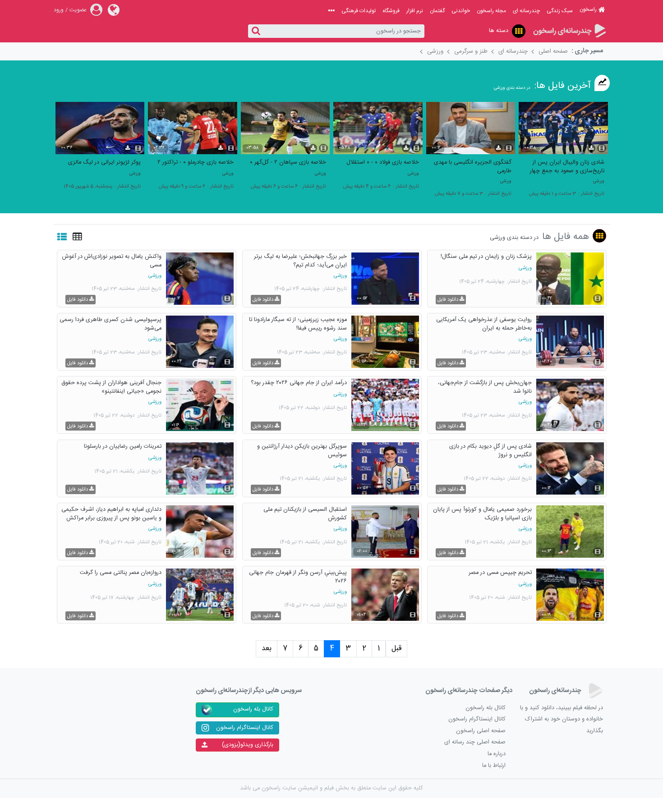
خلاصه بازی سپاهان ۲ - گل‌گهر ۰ (288, 162)
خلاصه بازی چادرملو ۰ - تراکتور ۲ (195, 162)
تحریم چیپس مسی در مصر (500, 573)
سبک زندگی (560, 10)
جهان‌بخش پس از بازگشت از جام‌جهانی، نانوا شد (485, 387)
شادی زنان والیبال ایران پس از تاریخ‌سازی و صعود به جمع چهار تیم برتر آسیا (567, 166)
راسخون (588, 9)
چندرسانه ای (526, 10)
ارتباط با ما (494, 765)
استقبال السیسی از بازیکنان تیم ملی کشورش (305, 513)
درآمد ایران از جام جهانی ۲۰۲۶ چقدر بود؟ (299, 383)
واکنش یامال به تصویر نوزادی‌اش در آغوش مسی (111, 260)
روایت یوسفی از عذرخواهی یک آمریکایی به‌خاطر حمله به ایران (484, 324)
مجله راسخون (491, 10)
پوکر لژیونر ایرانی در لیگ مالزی (104, 162)
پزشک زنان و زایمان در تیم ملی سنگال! (486, 256)
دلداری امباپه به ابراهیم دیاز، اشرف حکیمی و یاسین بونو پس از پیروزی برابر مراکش (111, 513)
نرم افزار (414, 10)
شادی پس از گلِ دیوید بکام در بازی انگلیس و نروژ (490, 450)
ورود (59, 10)
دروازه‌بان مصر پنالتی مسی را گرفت (120, 573)
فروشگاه (391, 10)
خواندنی (460, 10)
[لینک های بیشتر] (331, 10)
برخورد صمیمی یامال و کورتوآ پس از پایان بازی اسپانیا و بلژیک (482, 513)
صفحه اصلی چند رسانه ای (475, 742)
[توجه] (518, 31)
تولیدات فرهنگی (358, 10)
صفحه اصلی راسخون (481, 731)
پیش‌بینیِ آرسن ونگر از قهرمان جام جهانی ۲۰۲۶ (298, 577)
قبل (396, 648)
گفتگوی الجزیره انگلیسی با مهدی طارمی (472, 166)
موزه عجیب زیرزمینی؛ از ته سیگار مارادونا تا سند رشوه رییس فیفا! (298, 324)
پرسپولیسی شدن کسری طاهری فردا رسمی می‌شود (110, 324)
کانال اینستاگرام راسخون (477, 719)
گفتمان (437, 10)
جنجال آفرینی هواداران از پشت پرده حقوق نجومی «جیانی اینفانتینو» (111, 387)
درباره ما (497, 754)
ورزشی (435, 51)
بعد (267, 648)
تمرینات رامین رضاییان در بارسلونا (122, 446)
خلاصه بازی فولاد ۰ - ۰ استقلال (382, 162)
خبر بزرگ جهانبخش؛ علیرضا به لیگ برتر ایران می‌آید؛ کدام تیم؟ (300, 260)
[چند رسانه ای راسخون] (569, 31)
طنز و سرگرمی (471, 51)
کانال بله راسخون (485, 708)
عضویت (78, 10)
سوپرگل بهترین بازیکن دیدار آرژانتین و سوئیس (302, 450)
